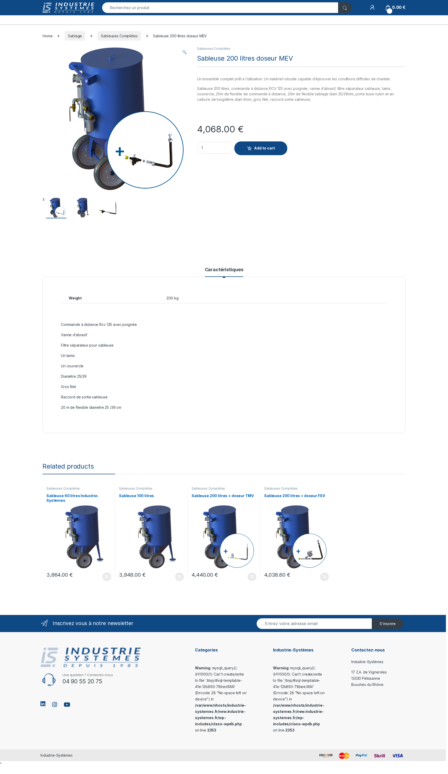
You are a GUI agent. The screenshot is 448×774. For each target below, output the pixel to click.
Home (47, 36)
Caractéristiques (224, 269)
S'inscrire (388, 623)
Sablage (75, 36)
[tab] (224, 272)
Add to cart (264, 148)
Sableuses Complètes (119, 36)
